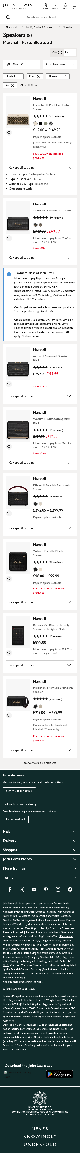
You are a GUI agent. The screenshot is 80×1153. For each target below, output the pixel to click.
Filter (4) (17, 64)
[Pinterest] (46, 890)
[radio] (35, 123)
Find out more (30, 336)
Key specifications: (21, 167)
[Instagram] (58, 890)
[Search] (8, 17)
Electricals (12, 27)
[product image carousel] (18, 112)
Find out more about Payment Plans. (23, 981)
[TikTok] (70, 890)
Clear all (29, 85)
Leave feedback (15, 819)
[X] (22, 890)
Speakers (68, 27)
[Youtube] (34, 890)
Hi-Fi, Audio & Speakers (40, 27)
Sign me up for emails (19, 790)
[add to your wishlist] (9, 133)
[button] (74, 6)
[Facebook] (10, 890)
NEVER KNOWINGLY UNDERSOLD (40, 1136)
